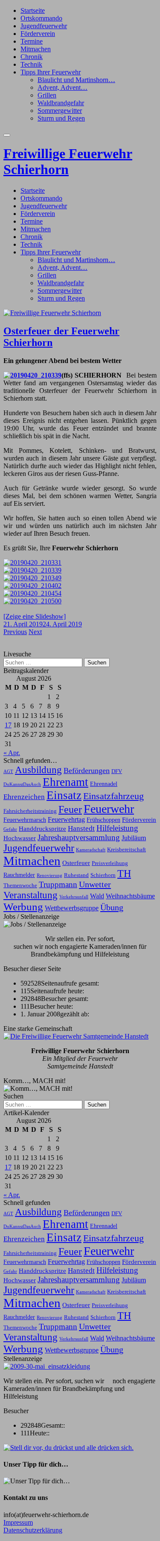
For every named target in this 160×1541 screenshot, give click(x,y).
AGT (8, 771)
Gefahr (10, 829)
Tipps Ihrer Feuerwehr (50, 72)
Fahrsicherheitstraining (30, 811)
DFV (116, 771)
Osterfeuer (76, 862)
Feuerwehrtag (66, 819)
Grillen (47, 95)
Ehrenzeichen (24, 796)
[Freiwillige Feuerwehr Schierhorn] (52, 312)
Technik (31, 64)
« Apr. (11, 752)
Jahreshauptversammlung (79, 837)
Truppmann (58, 884)
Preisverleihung (110, 863)
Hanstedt (81, 828)
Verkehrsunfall (73, 896)
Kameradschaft (90, 849)
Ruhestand (76, 875)
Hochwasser (19, 837)
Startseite (32, 10)
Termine (31, 41)
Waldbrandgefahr (61, 102)
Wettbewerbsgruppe (72, 908)
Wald (97, 896)
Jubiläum (134, 837)
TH (124, 873)
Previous (15, 631)
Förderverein (37, 33)
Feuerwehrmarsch (24, 819)
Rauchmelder (19, 874)
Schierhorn (103, 875)
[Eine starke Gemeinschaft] (75, 1036)
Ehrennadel (103, 783)
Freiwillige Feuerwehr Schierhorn (67, 161)
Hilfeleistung (117, 828)
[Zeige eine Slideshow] (34, 616)
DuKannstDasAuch (22, 784)
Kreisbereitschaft (126, 850)
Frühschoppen (103, 819)
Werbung (23, 906)
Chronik (31, 56)
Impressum (18, 1522)
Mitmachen (35, 49)
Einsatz (64, 795)
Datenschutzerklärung (32, 1530)
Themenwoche (20, 886)
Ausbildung (38, 770)
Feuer (70, 809)
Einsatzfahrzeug (113, 796)
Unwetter (95, 884)
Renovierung (49, 875)
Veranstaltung (30, 894)
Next (35, 631)
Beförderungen (87, 770)
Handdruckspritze (42, 828)
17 (8, 725)
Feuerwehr (109, 808)
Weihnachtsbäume (130, 896)
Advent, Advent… (62, 87)
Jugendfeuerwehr (43, 26)
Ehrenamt (65, 782)
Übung (111, 907)
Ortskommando (41, 18)
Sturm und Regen (61, 118)
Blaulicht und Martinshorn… (76, 79)
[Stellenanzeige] (46, 1366)
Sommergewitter (60, 110)
